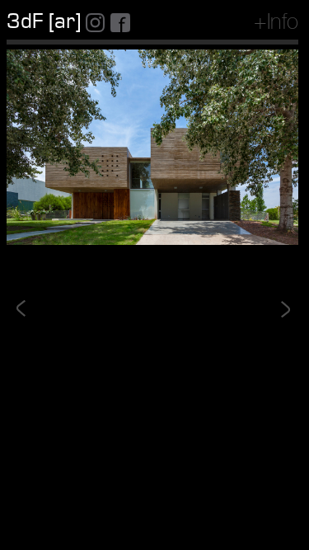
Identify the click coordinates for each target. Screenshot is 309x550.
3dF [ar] (44, 21)
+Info (276, 24)
